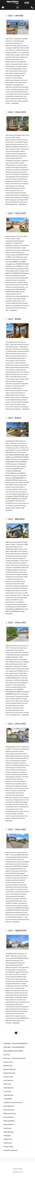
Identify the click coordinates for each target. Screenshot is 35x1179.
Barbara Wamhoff (9, 1069)
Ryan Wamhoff (9, 1124)
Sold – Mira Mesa (16, 519)
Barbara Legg (8, 1065)
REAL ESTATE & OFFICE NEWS (13, 1051)
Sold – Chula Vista (17, 112)
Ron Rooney (7, 1128)
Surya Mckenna (9, 1132)
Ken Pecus (7, 1054)
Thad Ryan (7, 1135)
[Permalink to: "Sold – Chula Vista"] (17, 123)
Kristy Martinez (9, 1106)
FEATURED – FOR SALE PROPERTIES (15, 1043)
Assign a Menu (17, 1168)
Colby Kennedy (8, 1088)
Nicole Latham (9, 1117)
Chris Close (7, 1084)
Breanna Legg (8, 1077)
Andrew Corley (8, 1062)
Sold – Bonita (14, 319)
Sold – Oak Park (15, 15)
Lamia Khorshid (9, 1110)
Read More (15, 103)
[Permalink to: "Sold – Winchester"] (17, 942)
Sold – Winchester (17, 930)
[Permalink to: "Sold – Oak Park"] (17, 27)
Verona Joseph (8, 1147)
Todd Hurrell (8, 1143)
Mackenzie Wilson (10, 1113)
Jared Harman (8, 1095)
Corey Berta (7, 1091)
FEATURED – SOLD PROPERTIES (14, 1047)
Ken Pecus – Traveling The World (14, 1058)
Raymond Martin (9, 1121)
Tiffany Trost (8, 1139)
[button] (17, 7)
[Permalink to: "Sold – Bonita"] (17, 330)
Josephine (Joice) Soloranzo (13, 1102)
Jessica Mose (8, 1099)
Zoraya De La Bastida (10, 1150)
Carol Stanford (8, 1080)
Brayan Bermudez (9, 1073)
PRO (21, 1172)
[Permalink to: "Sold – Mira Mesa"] (17, 530)
